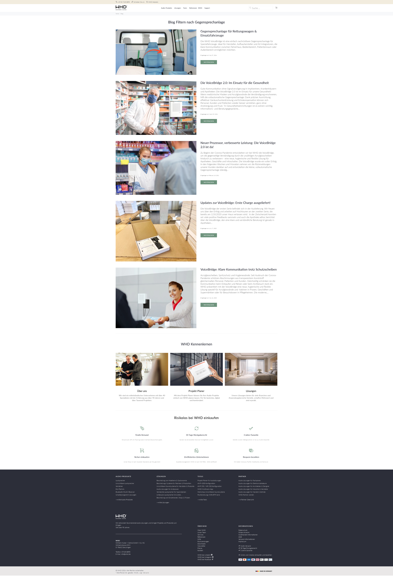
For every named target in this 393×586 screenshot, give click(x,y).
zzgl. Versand (144, 573)
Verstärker (119, 486)
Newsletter (201, 546)
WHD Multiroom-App (205, 489)
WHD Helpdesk (153, 2)
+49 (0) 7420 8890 (124, 2)
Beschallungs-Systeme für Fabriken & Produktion (174, 483)
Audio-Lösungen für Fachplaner (249, 480)
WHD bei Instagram (205, 557)
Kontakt (200, 550)
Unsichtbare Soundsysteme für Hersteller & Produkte (175, 486)
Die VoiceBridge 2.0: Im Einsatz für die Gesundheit (234, 83)
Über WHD (202, 530)
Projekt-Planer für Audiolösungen (209, 480)
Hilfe (199, 539)
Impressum (242, 541)
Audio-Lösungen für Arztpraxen (168, 489)
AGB (240, 537)
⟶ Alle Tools (202, 500)
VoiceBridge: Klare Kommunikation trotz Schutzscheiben (238, 269)
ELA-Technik (120, 489)
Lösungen (251, 390)
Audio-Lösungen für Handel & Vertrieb (251, 492)
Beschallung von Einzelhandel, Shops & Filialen (173, 498)
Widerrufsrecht (243, 532)
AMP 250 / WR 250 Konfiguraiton (210, 486)
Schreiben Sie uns (139, 2)
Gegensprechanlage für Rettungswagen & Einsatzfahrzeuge (228, 33)
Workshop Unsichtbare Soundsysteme (211, 492)
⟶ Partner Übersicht (246, 500)
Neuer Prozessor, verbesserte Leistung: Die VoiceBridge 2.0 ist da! (238, 145)
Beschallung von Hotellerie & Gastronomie (172, 480)
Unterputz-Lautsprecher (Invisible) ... (169, 495)
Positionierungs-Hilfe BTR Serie (209, 495)
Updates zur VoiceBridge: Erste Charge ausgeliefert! (235, 203)
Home (117, 13)
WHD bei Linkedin (204, 555)
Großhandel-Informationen (248, 535)
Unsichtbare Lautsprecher (125, 483)
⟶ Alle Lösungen (163, 502)
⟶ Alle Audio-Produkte (124, 500)
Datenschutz (242, 530)
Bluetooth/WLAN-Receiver (125, 492)
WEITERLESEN (209, 62)
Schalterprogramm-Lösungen (126, 495)
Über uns (142, 390)
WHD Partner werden (246, 495)
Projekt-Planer (196, 390)
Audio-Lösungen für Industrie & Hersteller (253, 489)
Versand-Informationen (246, 539)
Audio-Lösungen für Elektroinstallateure (252, 483)
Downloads (202, 544)
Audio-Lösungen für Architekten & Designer (253, 486)
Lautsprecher (120, 480)
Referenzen (201, 537)
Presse (200, 548)
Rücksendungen (203, 541)
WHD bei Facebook (205, 559)
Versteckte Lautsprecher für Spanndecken (171, 492)
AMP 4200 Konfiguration (206, 483)
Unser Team (202, 532)
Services (200, 535)
